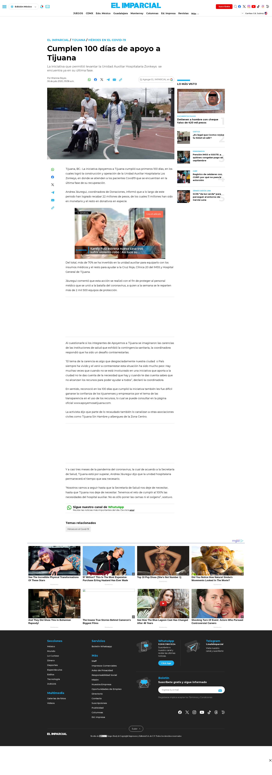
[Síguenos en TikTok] (258, 6)
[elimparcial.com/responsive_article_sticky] (270, 760)
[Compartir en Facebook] (96, 79)
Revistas (183, 13)
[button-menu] (4, 6)
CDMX (89, 13)
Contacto (97, 698)
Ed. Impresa (168, 13)
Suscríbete (224, 6)
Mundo (51, 651)
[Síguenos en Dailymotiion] (223, 712)
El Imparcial (58, 40)
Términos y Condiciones (200, 697)
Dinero (51, 660)
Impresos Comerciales (104, 665)
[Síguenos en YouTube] (253, 6)
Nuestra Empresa (101, 684)
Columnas (152, 13)
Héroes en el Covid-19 (107, 40)
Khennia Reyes (58, 78)
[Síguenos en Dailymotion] (267, 6)
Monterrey (137, 13)
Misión (95, 679)
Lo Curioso (53, 655)
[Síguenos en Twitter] (244, 6)
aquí (131, 510)
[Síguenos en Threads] (263, 6)
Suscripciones (99, 703)
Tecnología (53, 679)
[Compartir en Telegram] (108, 79)
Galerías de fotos (56, 698)
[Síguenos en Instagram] (248, 6)
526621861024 (167, 644)
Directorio (97, 693)
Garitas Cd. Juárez (254, 13)
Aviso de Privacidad (102, 670)
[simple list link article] (201, 102)
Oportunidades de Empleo (107, 689)
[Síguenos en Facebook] (239, 6)
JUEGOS (78, 13)
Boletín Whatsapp (102, 646)
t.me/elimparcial (214, 644)
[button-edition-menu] (243, 13)
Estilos (50, 674)
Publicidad (98, 707)
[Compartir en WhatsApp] (89, 79)
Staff (94, 661)
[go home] (57, 733)
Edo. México (103, 13)
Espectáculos (54, 669)
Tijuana (78, 40)
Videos (51, 703)
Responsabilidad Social (104, 675)
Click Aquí (166, 663)
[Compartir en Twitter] (102, 79)
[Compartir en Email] (114, 79)
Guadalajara (120, 13)
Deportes (52, 665)
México (51, 646)
